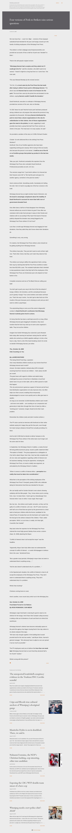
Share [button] (55, 35)
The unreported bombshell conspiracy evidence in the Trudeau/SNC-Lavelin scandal (27, 677)
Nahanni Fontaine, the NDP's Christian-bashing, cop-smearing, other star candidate (24, 757)
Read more (42, 695)
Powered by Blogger (36, 830)
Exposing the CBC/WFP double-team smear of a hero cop (27, 784)
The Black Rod (14, 3)
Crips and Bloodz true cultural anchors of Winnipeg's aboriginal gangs (24, 704)
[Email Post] (10, 663)
